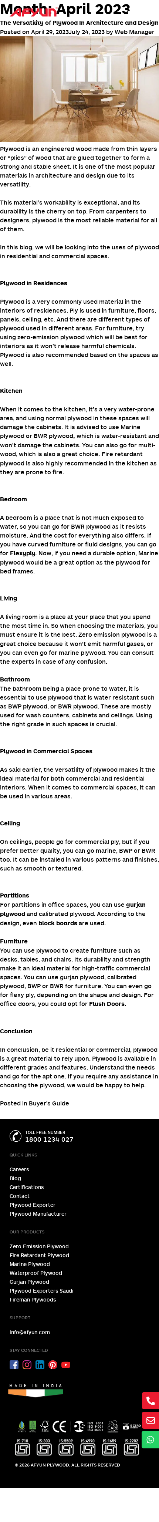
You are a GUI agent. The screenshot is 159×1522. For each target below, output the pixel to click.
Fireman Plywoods (33, 1299)
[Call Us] (134, 16)
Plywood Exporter (32, 1205)
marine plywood (82, 652)
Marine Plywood (30, 1264)
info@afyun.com (30, 1332)
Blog (15, 1178)
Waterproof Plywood (36, 1273)
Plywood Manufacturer (38, 1213)
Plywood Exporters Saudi (42, 1290)
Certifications (27, 1187)
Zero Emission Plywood (39, 1246)
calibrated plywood (66, 913)
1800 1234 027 (49, 1139)
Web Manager (135, 32)
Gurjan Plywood (29, 1282)
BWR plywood (53, 436)
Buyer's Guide (49, 1103)
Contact (20, 1196)
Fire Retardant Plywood (39, 1255)
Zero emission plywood (112, 634)
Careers (19, 1169)
